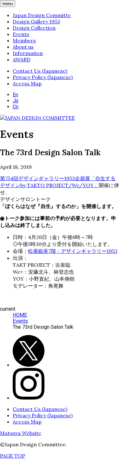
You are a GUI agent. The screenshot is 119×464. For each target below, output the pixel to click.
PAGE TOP (12, 456)
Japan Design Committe (42, 15)
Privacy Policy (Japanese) (43, 77)
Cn (15, 107)
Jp (15, 101)
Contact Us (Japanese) (40, 71)
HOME (20, 315)
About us (23, 47)
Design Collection (34, 28)
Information (28, 53)
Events (21, 34)
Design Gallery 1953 (36, 21)
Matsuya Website (20, 433)
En (15, 95)
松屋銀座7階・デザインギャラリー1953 (72, 251)
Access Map (27, 83)
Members (24, 40)
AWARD (21, 59)
